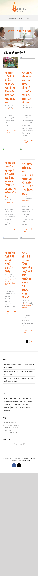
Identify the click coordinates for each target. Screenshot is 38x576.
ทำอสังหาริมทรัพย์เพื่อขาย (21, 404)
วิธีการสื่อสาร (7, 410)
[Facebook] (14, 444)
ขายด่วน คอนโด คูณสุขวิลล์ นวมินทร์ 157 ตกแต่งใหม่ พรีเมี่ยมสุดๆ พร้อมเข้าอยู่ (19, 380)
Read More (8, 131)
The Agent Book (27, 398)
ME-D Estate (28, 458)
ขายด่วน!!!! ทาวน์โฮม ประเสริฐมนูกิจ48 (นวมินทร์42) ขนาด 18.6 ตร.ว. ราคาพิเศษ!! (27, 275)
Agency (5, 398)
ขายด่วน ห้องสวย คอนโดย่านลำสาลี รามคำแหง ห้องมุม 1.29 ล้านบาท (27, 87)
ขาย (7, 279)
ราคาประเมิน (14, 407)
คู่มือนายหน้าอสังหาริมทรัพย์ (11, 401)
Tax (19, 398)
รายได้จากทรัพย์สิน (25, 407)
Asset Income (13, 398)
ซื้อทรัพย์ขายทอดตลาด (26, 401)
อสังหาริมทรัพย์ (9, 109)
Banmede (27, 460)
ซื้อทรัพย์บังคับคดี (8, 404)
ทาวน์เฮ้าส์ (11, 279)
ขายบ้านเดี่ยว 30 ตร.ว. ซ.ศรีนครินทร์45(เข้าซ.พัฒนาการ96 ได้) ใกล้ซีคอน (27, 178)
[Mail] (17, 444)
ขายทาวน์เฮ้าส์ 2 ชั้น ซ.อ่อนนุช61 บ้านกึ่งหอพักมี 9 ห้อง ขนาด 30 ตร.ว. (10, 87)
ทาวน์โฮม (7, 281)
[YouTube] (21, 444)
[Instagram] (24, 444)
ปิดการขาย (6, 407)
